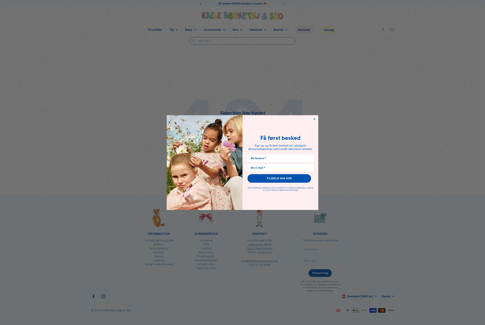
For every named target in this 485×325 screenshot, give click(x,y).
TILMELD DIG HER (279, 178)
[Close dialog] (314, 119)
